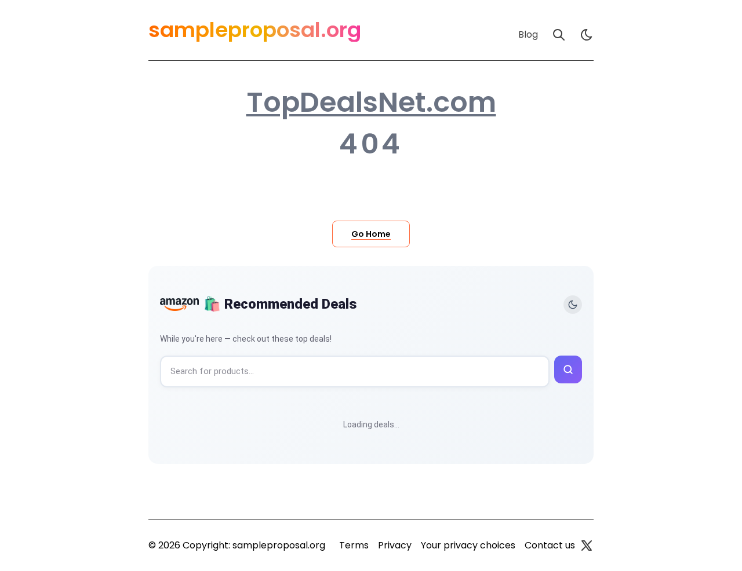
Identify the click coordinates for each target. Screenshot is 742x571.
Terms (354, 545)
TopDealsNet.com (371, 102)
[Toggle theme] (572, 304)
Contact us (550, 545)
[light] (587, 35)
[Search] (559, 35)
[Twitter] (587, 545)
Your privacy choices (468, 545)
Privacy (395, 545)
